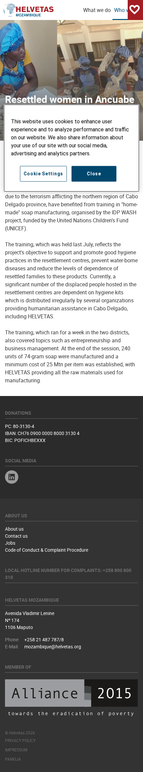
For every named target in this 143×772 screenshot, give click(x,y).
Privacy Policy (20, 740)
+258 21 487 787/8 (44, 639)
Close (94, 173)
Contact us (16, 536)
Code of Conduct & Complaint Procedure (46, 550)
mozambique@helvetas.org (52, 646)
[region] (72, 148)
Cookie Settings (44, 173)
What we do (97, 10)
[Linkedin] (11, 477)
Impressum (16, 749)
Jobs (10, 543)
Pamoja (13, 759)
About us (14, 529)
